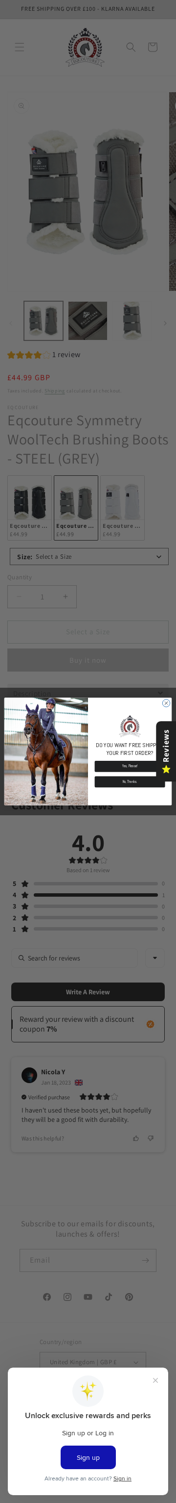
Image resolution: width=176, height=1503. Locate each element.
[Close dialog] (166, 703)
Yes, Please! (130, 766)
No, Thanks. (130, 781)
